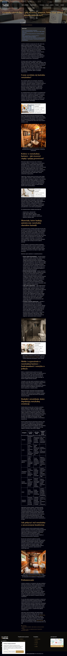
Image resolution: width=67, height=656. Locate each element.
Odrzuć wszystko (12, 651)
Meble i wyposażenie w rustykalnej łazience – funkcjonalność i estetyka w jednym (30, 36)
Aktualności (24, 625)
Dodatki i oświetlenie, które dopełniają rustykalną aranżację (33, 37)
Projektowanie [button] (33, 5)
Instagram (30, 1)
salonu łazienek (40, 620)
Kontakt (62, 5)
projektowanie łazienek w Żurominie (36, 147)
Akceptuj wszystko (19, 651)
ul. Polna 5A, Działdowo (15, 1)
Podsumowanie (25, 40)
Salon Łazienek (25, 5)
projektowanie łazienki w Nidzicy (32, 356)
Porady (57, 5)
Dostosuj (5, 651)
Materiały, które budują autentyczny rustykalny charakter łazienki (33, 34)
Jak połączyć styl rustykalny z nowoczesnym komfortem (33, 39)
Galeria (51, 5)
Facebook (24, 1)
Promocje (42, 5)
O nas (47, 5)
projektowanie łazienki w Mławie (35, 575)
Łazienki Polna (42, 615)
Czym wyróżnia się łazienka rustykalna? (29, 30)
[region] (13, 648)
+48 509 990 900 (5, 1)
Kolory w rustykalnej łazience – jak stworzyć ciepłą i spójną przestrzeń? (33, 32)
